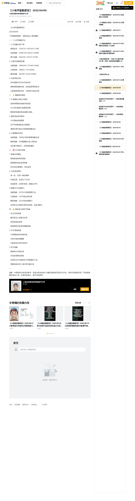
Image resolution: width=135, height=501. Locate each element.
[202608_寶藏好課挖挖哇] (100, 3)
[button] (20, 3)
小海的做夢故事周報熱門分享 (18, 14)
